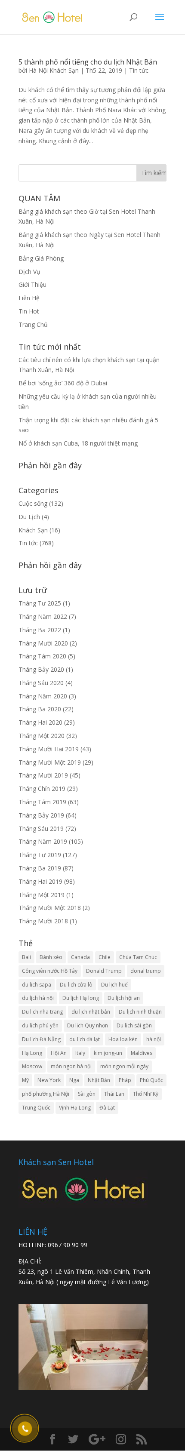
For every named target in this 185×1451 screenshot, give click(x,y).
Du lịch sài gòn (134, 1025)
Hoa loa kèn (123, 1039)
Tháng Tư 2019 (39, 855)
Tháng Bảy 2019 (41, 815)
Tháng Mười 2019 (43, 775)
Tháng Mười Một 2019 (49, 762)
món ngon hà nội (71, 1066)
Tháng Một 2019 (41, 895)
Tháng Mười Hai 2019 (48, 749)
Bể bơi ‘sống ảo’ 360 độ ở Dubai (62, 383)
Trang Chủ (33, 324)
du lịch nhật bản (90, 1011)
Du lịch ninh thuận (140, 1011)
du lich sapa (36, 984)
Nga (74, 1080)
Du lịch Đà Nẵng (41, 1039)
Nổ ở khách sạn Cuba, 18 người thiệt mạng (78, 443)
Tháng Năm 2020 (42, 696)
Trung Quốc (36, 1107)
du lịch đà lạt (84, 1039)
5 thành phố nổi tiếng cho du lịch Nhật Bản (87, 62)
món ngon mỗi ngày (124, 1066)
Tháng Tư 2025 (39, 603)
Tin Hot (28, 311)
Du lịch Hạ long (80, 998)
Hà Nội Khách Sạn (54, 70)
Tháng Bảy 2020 (41, 669)
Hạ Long (32, 1053)
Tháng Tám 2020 (42, 656)
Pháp (125, 1080)
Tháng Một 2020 (41, 736)
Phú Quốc (151, 1080)
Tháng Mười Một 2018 (49, 908)
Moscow (32, 1066)
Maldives (141, 1053)
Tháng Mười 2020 (43, 643)
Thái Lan (114, 1093)
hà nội (153, 1039)
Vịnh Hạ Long (75, 1107)
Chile (105, 957)
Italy (80, 1053)
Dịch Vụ (29, 271)
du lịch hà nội (38, 998)
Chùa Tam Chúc (138, 957)
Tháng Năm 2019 (42, 841)
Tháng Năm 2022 (42, 616)
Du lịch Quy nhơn (87, 1025)
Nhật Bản (99, 1080)
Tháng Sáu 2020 (41, 683)
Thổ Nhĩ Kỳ (145, 1093)
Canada (80, 957)
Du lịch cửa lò (76, 984)
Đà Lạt (107, 1107)
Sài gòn (87, 1093)
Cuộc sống (32, 503)
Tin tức (138, 70)
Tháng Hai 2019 (40, 881)
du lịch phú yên (40, 1025)
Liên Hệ (29, 298)
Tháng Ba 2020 (39, 709)
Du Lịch (29, 517)
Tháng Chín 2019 (41, 788)
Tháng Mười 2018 (43, 921)
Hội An (59, 1053)
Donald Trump (104, 971)
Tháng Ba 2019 (39, 868)
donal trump (145, 971)
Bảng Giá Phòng (41, 258)
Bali (26, 957)
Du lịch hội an (124, 998)
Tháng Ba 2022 (39, 630)
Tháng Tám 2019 (42, 802)
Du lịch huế (114, 984)
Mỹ (25, 1080)
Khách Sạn (33, 530)
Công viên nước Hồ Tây (49, 971)
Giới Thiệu (32, 284)
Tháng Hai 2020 (40, 722)
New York (49, 1080)
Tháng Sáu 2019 (41, 828)
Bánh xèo (51, 957)
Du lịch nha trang (42, 1011)
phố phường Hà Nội (45, 1093)
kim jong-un (108, 1053)
